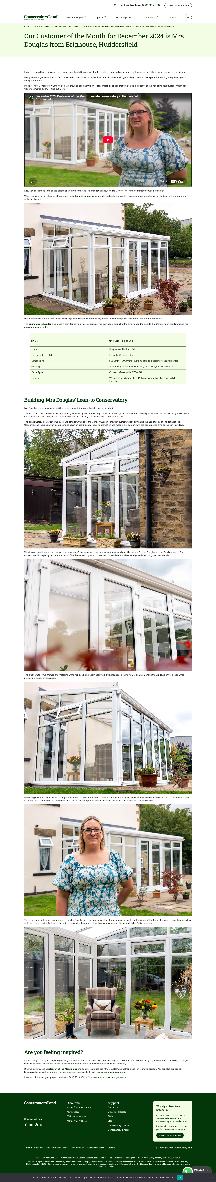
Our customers (42, 27)
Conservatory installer (118, 1130)
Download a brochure (170, 1135)
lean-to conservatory (87, 196)
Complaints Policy (95, 1147)
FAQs (110, 1116)
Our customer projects (66, 27)
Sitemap (111, 1147)
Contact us (113, 1107)
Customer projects (117, 1112)
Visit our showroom (76, 1116)
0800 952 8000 (151, 5)
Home (26, 27)
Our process (73, 1112)
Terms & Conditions (33, 1147)
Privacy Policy (77, 1147)
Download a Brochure (178, 5)
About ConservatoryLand (79, 1107)
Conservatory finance (118, 1125)
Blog (110, 1121)
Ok (180, 1177)
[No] (212, 1178)
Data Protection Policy (57, 1147)
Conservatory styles (77, 1121)
